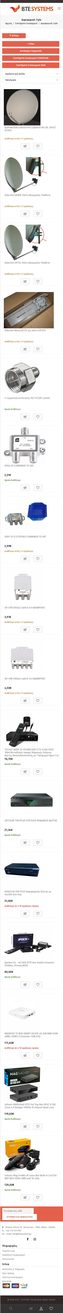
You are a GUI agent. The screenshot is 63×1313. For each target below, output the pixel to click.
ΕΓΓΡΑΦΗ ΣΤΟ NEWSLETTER (20, 1217)
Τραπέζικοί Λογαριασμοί (13, 1255)
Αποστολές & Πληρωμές (13, 1269)
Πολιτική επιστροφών (12, 1277)
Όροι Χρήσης (8, 1273)
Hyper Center (49, 1299)
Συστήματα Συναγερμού (26, 23)
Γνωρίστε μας (8, 1251)
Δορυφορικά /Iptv (49, 23)
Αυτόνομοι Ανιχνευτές (31, 51)
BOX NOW (6, 1281)
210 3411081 (15, 1230)
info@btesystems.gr (22, 1234)
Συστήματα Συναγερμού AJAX (30, 65)
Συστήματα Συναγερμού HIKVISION (30, 58)
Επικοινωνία (8, 1259)
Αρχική (8, 23)
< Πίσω (30, 44)
